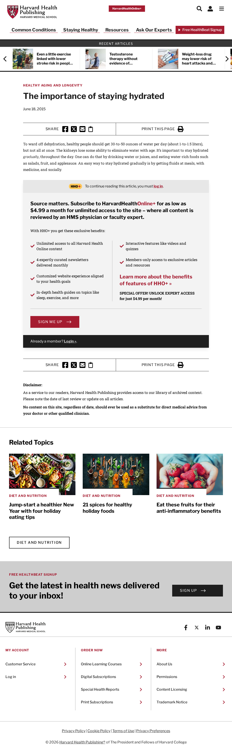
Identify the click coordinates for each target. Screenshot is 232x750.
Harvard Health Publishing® (82, 742)
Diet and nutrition (39, 542)
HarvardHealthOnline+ (126, 8)
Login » (70, 341)
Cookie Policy (98, 731)
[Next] (225, 59)
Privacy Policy (73, 731)
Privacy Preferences (153, 731)
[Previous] (7, 59)
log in (158, 186)
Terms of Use (123, 731)
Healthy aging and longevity (52, 85)
